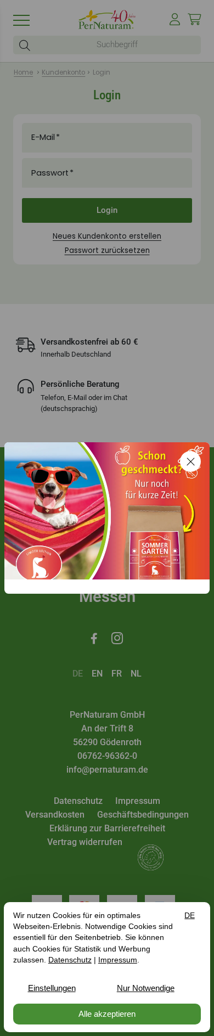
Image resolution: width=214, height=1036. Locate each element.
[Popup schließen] (190, 461)
